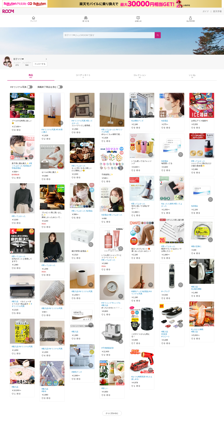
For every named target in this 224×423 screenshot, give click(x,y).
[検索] (158, 35)
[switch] (30, 86)
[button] (7, 61)
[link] (22, 105)
